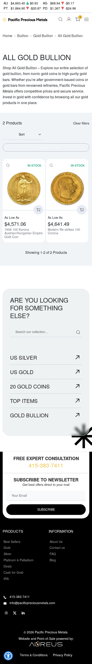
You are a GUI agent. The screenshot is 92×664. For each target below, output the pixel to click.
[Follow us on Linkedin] (23, 613)
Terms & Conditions (34, 655)
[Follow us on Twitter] (14, 613)
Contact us (57, 547)
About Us (56, 541)
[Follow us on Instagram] (6, 613)
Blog (53, 560)
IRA (6, 578)
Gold (7, 547)
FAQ (53, 554)
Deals (8, 566)
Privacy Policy (62, 655)
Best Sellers (12, 541)
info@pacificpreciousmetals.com (32, 603)
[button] (8, 656)
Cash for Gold (13, 572)
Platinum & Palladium (18, 560)
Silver (7, 554)
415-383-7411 (46, 465)
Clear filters (81, 123)
